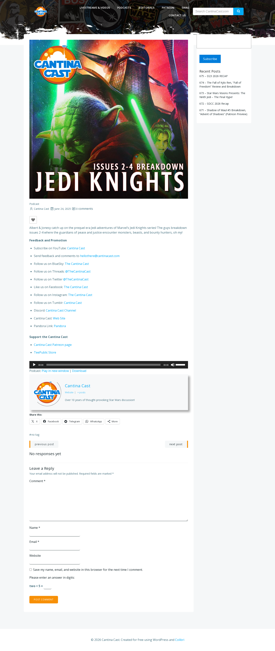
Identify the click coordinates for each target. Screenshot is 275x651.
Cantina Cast (41, 209)
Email (34, 542)
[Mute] (173, 365)
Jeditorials (146, 7)
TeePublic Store (45, 352)
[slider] (181, 364)
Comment (37, 481)
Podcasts (124, 7)
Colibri (179, 640)
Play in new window (55, 371)
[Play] (34, 365)
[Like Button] (33, 220)
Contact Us (177, 15)
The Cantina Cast (77, 264)
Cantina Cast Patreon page (53, 345)
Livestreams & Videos (95, 7)
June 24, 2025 (62, 209)
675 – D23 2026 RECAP (213, 76)
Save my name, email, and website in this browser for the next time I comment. (88, 570)
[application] (108, 365)
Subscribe (210, 59)
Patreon (168, 7)
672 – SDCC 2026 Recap (214, 103)
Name (34, 528)
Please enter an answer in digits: (52, 577)
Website (35, 556)
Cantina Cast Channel (61, 310)
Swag (185, 7)
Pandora (60, 326)
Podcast (34, 204)
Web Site (59, 318)
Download (79, 371)
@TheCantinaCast (78, 271)
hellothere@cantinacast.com (100, 256)
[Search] (245, 41)
